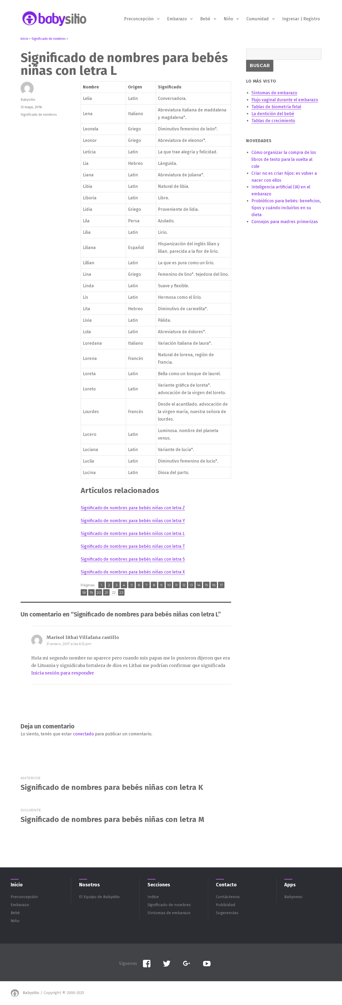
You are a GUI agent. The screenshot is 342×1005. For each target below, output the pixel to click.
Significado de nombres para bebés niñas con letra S (133, 559)
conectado (83, 733)
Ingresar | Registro (301, 18)
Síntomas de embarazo (169, 912)
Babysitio (28, 100)
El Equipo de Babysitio (99, 896)
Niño (228, 18)
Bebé (205, 18)
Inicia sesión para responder (62, 673)
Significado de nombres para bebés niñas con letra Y (133, 520)
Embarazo (177, 18)
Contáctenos (228, 896)
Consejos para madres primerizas (284, 221)
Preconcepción (139, 18)
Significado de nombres (39, 114)
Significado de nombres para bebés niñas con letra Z (133, 507)
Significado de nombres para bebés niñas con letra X (133, 572)
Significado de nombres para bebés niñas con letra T (133, 546)
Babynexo (293, 896)
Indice (153, 896)
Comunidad (257, 18)
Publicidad (225, 904)
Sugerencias (227, 912)
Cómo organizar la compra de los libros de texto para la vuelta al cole (283, 159)
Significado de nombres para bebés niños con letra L (133, 533)
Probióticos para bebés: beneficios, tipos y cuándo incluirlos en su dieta (286, 207)
